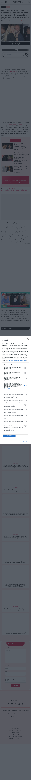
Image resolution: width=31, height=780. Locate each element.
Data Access (15, 441)
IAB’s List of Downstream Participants (17, 360)
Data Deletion (7, 441)
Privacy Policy (24, 441)
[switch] (25, 368)
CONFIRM (9, 435)
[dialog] (15, 390)
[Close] (28, 339)
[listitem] (15, 365)
